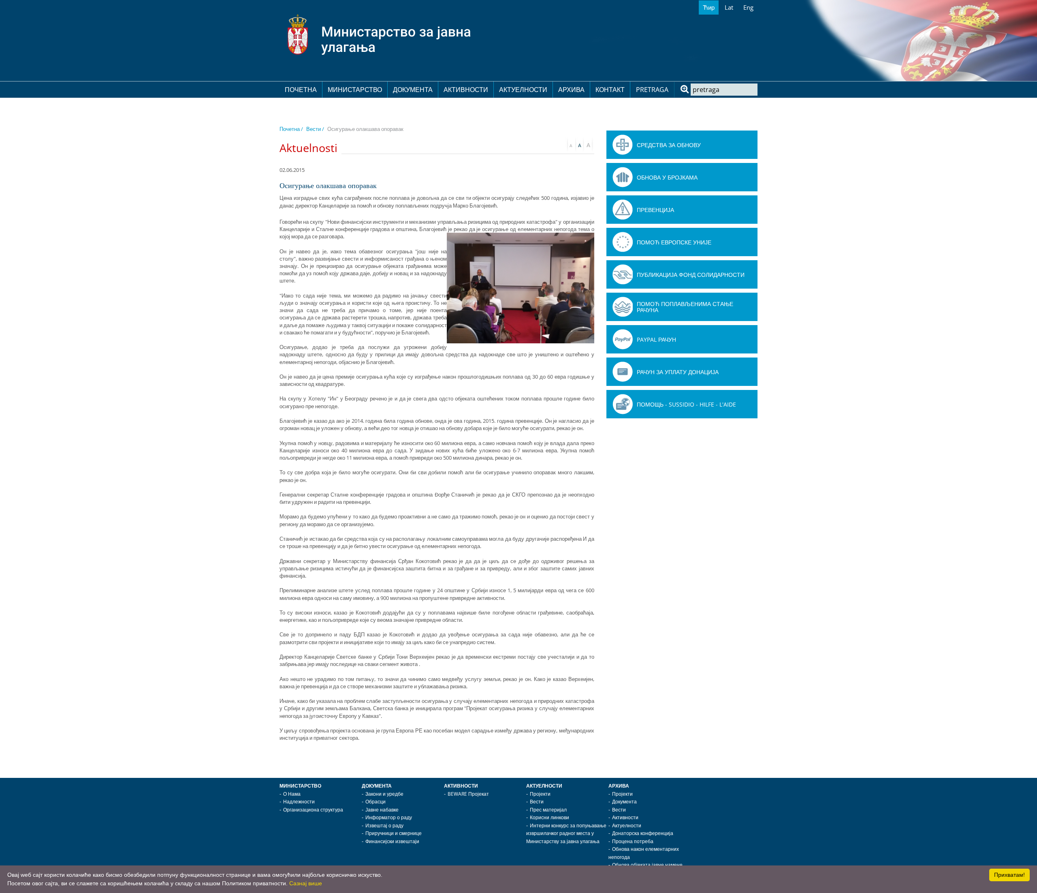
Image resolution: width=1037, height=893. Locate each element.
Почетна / (291, 129)
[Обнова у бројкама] (622, 177)
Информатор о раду (388, 817)
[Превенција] (622, 209)
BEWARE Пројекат (468, 793)
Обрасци (375, 801)
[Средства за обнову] (622, 145)
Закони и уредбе (384, 793)
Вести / (315, 129)
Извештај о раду (384, 825)
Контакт (610, 89)
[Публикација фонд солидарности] (622, 274)
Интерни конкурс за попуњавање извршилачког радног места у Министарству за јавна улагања (566, 833)
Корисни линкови (549, 817)
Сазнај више (305, 883)
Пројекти (540, 793)
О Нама (292, 793)
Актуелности (523, 89)
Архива (571, 89)
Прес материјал (548, 809)
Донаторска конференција (642, 833)
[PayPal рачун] (622, 339)
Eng (748, 7)
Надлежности (299, 801)
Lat (729, 7)
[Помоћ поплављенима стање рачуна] (622, 307)
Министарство (355, 89)
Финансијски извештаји (392, 841)
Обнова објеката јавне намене (647, 864)
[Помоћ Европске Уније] (622, 242)
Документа (413, 89)
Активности (466, 89)
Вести (537, 801)
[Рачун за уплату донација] (622, 372)
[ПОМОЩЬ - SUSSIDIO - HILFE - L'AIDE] (622, 404)
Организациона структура (313, 809)
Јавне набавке (382, 809)
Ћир (709, 7)
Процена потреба (632, 841)
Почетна (301, 89)
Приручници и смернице (393, 833)
